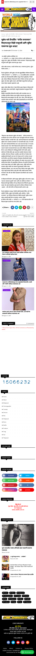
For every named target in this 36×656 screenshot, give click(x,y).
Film (4, 415)
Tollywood (5, 438)
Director (5, 412)
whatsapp (11, 480)
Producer (5, 428)
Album (5, 400)
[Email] (28, 207)
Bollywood (5, 403)
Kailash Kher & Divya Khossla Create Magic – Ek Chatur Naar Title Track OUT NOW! (21, 566)
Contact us (19, 648)
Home (3, 34)
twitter (28, 475)
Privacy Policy (29, 648)
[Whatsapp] (20, 207)
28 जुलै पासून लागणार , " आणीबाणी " (18, 556)
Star (4, 434)
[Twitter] (16, 207)
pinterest (11, 485)
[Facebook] (12, 207)
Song (4, 431)
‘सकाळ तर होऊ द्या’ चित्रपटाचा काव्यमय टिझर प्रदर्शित (22, 574)
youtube (27, 490)
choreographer (7, 406)
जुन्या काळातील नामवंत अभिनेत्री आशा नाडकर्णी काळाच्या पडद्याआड (17, 549)
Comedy (5, 409)
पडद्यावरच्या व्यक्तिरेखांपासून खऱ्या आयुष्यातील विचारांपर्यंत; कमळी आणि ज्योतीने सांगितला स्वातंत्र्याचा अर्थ (17, 283)
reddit (28, 480)
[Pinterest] (24, 207)
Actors (5, 396)
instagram (11, 490)
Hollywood (6, 419)
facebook (11, 475)
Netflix (5, 425)
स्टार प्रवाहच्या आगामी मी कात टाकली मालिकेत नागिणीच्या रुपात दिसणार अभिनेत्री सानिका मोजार (16, 253)
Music (4, 422)
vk (27, 485)
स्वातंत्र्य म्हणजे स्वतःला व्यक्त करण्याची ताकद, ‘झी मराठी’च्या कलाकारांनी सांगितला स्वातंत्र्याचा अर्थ (16, 312)
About (11, 648)
